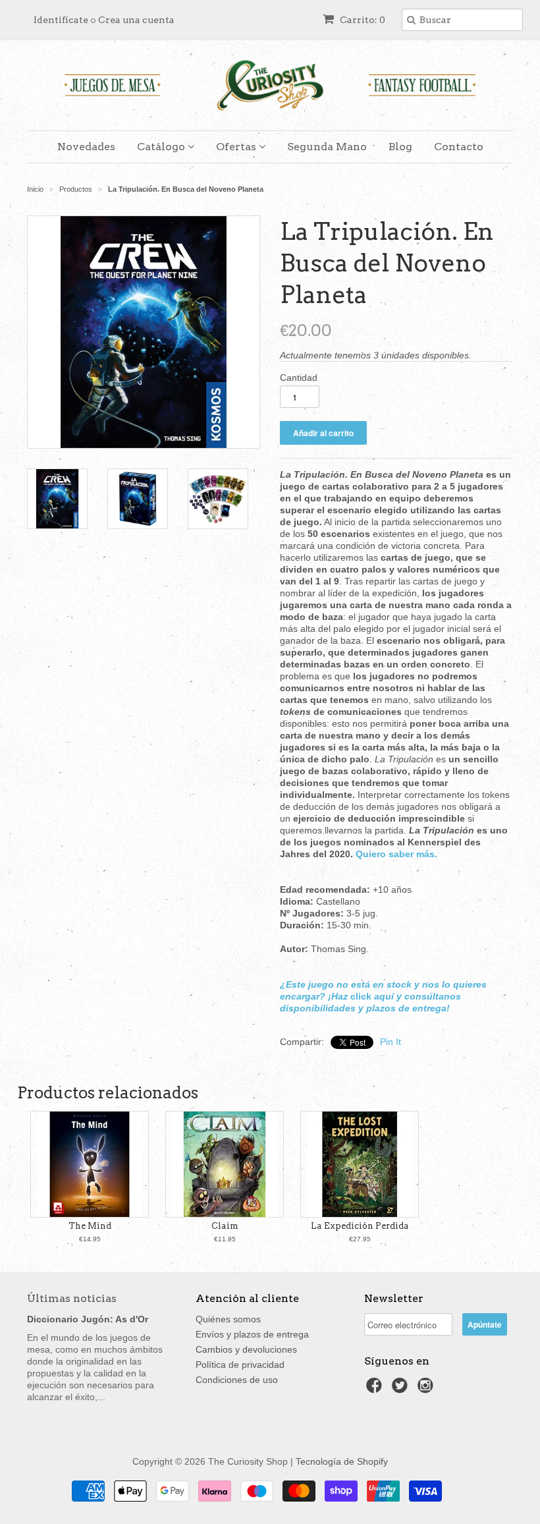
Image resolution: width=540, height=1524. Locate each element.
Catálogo (162, 146)
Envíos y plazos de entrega (252, 1334)
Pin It (390, 1041)
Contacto (458, 146)
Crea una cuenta (136, 19)
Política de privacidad (240, 1364)
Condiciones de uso (237, 1379)
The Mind (89, 1226)
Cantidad (298, 377)
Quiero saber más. (396, 854)
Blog (400, 146)
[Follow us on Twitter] (402, 1389)
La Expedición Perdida (360, 1226)
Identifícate (61, 19)
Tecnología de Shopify (342, 1461)
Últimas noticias (72, 1298)
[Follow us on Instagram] (427, 1389)
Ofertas (237, 146)
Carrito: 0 (361, 19)
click (360, 996)
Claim (224, 1226)
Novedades (86, 146)
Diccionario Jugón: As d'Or (87, 1319)
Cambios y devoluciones (246, 1349)
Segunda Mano (327, 146)
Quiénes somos (228, 1319)
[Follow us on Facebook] (376, 1389)
